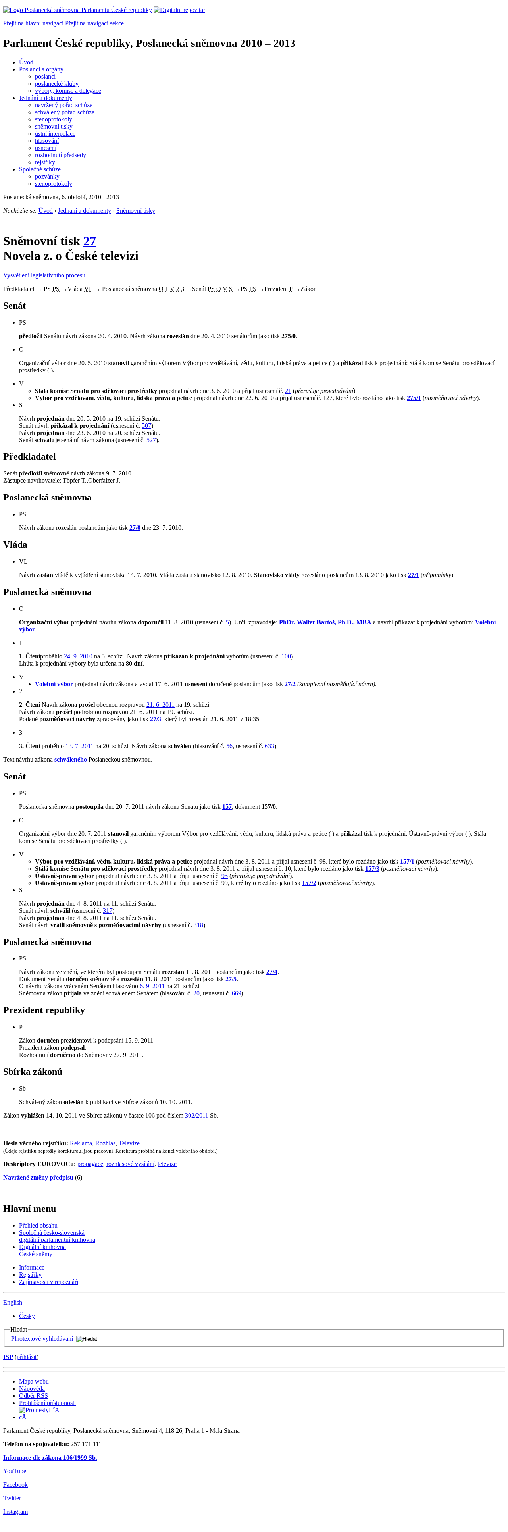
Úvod (26, 62)
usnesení (45, 147)
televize (167, 1164)
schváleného (70, 759)
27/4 (271, 971)
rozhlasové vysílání (130, 1164)
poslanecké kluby (57, 83)
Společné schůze (40, 169)
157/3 (372, 868)
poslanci (45, 76)
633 (269, 746)
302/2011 (196, 1115)
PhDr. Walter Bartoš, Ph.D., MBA (325, 622)
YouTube (14, 1471)
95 (224, 875)
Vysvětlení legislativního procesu (44, 275)
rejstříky (45, 162)
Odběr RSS (33, 1395)
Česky (27, 1316)
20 (196, 993)
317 (107, 910)
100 (286, 656)
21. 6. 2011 (160, 704)
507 (146, 425)
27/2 (290, 684)
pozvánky (47, 176)
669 (236, 993)
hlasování (47, 140)
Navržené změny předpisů (38, 1177)
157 (227, 806)
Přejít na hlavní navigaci (33, 23)
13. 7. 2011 (79, 746)
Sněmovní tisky (135, 210)
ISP (8, 1356)
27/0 (134, 527)
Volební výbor (54, 684)
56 (229, 746)
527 (151, 440)
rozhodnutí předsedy (60, 155)
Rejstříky (30, 1274)
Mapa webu (34, 1381)
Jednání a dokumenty (45, 97)
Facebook (15, 1484)
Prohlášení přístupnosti (47, 1402)
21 (288, 390)
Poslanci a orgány (41, 69)
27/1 (413, 575)
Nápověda (32, 1388)
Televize (129, 1143)
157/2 (309, 883)
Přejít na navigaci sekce (94, 23)
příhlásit (27, 1356)
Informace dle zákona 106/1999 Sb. (50, 1457)
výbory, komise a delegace (68, 90)
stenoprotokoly (53, 119)
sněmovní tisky (54, 126)
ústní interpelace (55, 133)
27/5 (231, 979)
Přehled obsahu (38, 1225)
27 (89, 241)
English (12, 1302)
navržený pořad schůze (63, 105)
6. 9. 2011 (152, 986)
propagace (90, 1164)
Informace (31, 1267)
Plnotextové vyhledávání (42, 1338)
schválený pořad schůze (64, 112)
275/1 (414, 398)
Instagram (15, 1511)
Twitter (12, 1498)
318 (198, 925)
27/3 (155, 719)
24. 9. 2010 (78, 656)
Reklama (81, 1143)
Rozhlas (105, 1143)
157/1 (407, 861)
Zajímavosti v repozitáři (48, 1281)
